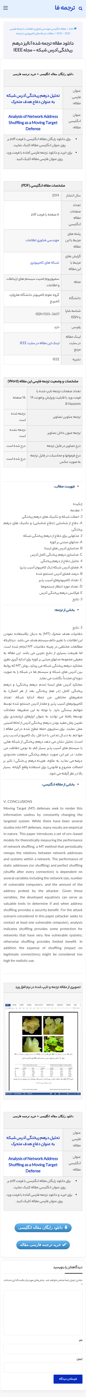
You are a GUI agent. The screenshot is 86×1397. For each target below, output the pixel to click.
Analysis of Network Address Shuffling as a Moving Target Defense (33, 123)
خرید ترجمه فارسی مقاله (40, 1244)
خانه (71, 29)
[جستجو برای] (80, 10)
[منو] (5, 10)
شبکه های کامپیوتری (45, 263)
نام (80, 1340)
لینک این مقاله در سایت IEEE (40, 343)
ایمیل (79, 1359)
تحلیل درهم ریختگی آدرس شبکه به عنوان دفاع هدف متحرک (33, 99)
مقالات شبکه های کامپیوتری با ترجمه (35, 34)
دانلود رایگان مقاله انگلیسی (40, 1227)
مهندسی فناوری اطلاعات (43, 240)
